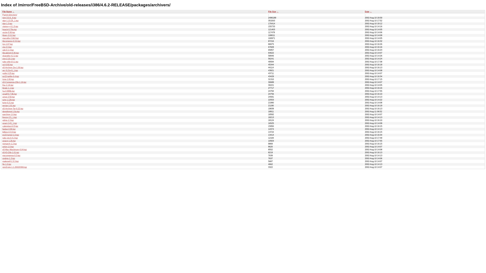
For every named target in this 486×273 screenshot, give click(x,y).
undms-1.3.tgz (8, 158)
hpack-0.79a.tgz (9, 29)
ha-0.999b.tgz (8, 91)
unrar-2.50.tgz (8, 97)
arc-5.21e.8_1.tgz (10, 70)
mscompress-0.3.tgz (11, 155)
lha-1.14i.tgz (7, 85)
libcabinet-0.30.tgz (10, 53)
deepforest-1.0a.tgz (11, 111)
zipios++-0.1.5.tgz (10, 26)
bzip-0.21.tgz (8, 103)
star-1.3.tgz (7, 23)
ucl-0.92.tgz (7, 65)
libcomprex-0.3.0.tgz (11, 41)
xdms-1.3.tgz (8, 120)
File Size (272, 12)
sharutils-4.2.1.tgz (10, 56)
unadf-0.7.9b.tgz (9, 94)
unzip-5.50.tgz (8, 32)
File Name (7, 12)
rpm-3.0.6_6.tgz (9, 18)
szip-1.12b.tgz (8, 100)
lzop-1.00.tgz (8, 79)
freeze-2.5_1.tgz (9, 117)
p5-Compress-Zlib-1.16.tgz (14, 82)
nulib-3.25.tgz (8, 73)
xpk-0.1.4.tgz (8, 50)
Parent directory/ (9, 15)
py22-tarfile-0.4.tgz (10, 76)
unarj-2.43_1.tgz (9, 123)
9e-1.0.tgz (6, 164)
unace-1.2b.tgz (9, 141)
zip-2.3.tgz (7, 47)
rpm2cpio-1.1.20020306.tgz (14, 167)
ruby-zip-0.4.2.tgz (10, 138)
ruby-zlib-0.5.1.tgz (10, 62)
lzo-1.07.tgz (7, 44)
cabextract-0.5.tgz (10, 126)
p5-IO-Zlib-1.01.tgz (10, 152)
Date (367, 12)
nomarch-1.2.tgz (9, 144)
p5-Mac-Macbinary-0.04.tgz (14, 150)
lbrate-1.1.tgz (8, 88)
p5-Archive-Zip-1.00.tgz (12, 67)
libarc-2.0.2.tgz (9, 35)
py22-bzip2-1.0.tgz (10, 135)
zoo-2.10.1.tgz (8, 59)
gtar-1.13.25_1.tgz (10, 21)
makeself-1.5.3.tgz (10, 161)
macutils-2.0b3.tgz (10, 38)
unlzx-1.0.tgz (8, 147)
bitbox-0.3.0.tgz (9, 132)
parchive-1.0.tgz (9, 114)
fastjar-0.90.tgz (9, 129)
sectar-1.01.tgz (9, 106)
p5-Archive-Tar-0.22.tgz (12, 109)
